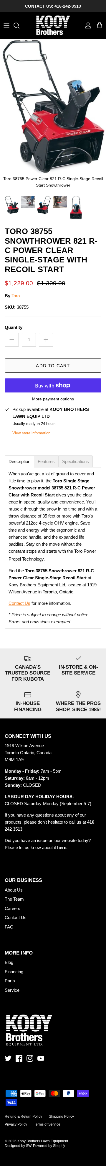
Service (12, 990)
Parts (10, 980)
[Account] (86, 25)
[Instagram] (29, 1058)
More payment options (53, 399)
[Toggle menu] (6, 25)
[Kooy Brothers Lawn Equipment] (53, 25)
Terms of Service (47, 1124)
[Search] (19, 25)
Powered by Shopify (49, 1146)
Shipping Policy (61, 1116)
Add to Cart (53, 365)
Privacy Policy (16, 1124)
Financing (14, 971)
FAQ (9, 926)
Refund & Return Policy (23, 1116)
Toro (15, 295)
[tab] (19, 461)
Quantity (13, 327)
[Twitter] (8, 1058)
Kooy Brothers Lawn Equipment (42, 1141)
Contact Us (19, 603)
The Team (14, 899)
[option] (53, 115)
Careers (12, 908)
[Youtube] (40, 1058)
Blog (9, 962)
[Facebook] (19, 1058)
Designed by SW (18, 1146)
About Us (14, 889)
